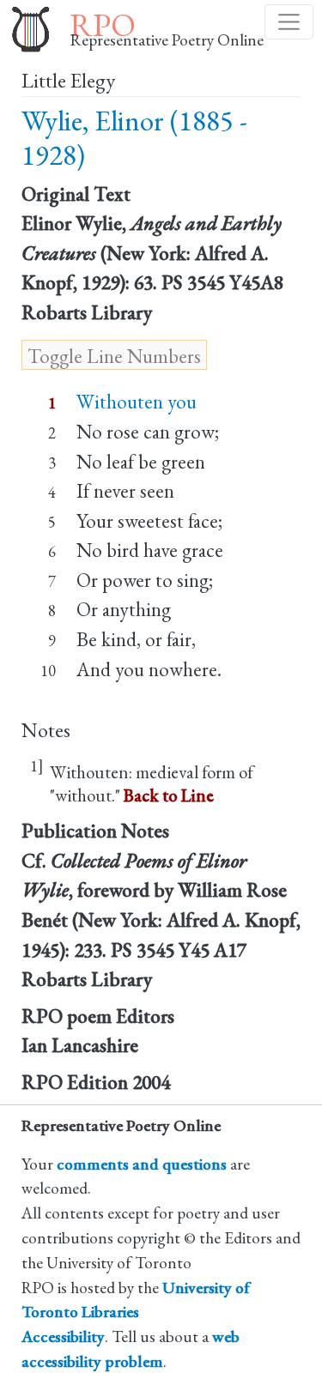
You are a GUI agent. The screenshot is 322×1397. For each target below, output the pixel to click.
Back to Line (169, 795)
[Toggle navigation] (288, 21)
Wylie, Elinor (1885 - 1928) (134, 137)
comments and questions (142, 1164)
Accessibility (63, 1336)
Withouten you (136, 401)
